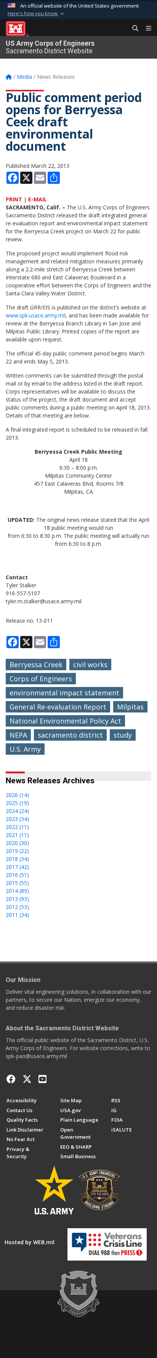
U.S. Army (25, 749)
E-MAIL (37, 199)
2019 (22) (17, 850)
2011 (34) (17, 914)
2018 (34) (17, 858)
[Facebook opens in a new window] (11, 1079)
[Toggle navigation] (145, 28)
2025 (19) (17, 803)
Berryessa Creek (36, 664)
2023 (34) (17, 818)
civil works (90, 664)
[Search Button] (132, 28)
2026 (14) (17, 795)
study (123, 735)
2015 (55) (17, 882)
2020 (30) (17, 842)
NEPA (18, 735)
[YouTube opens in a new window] (42, 1079)
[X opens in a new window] (27, 1079)
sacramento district (70, 735)
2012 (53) (17, 906)
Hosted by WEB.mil (29, 1242)
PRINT (14, 199)
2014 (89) (17, 890)
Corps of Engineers (41, 678)
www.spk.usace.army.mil (36, 315)
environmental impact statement (64, 692)
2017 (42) (17, 866)
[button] (37, 14)
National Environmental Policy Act (65, 720)
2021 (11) (17, 834)
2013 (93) (17, 898)
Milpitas (130, 706)
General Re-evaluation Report (58, 706)
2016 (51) (17, 874)
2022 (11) (17, 826)
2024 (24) (17, 810)
